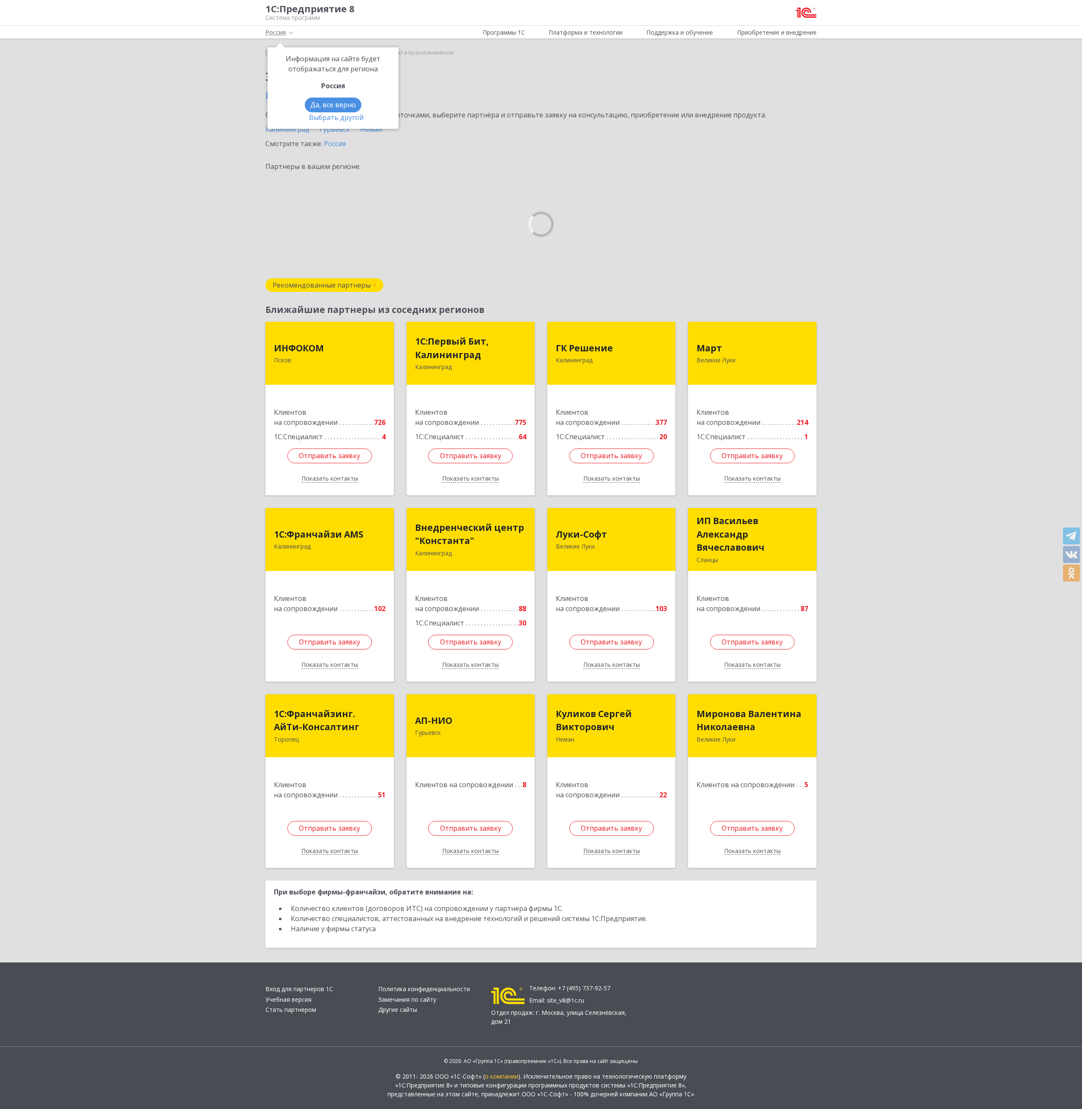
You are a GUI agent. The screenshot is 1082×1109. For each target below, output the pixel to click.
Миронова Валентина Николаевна (749, 720)
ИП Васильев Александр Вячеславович (731, 534)
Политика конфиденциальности (424, 989)
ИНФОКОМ (299, 348)
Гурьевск (335, 129)
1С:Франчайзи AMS (318, 534)
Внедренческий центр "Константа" (469, 534)
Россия (335, 143)
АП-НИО (433, 720)
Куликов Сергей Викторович (594, 720)
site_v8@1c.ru (565, 1000)
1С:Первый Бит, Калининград (452, 348)
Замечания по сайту (407, 999)
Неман (371, 129)
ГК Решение (584, 348)
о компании (501, 1076)
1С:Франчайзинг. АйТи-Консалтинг (316, 720)
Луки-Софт (581, 534)
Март (709, 348)
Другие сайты (397, 1010)
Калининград (287, 129)
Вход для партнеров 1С (299, 989)
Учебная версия (288, 999)
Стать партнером (290, 1010)
